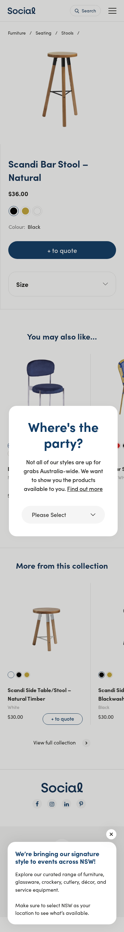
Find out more (85, 488)
